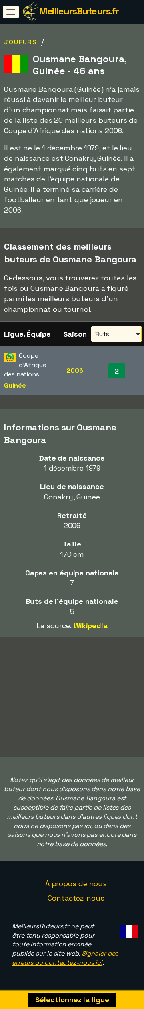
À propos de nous (76, 883)
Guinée (15, 385)
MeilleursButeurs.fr (79, 11)
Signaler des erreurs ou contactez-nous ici (65, 958)
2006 (74, 370)
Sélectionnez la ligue (72, 999)
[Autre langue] (127, 929)
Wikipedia (91, 625)
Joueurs (20, 42)
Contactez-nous (76, 898)
